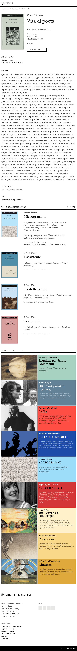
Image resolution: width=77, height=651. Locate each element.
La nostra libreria (8, 634)
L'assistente (32, 257)
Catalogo (15, 9)
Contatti (4, 636)
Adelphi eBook (32, 34)
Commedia (32, 321)
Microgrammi (35, 217)
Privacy (4, 629)
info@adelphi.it (13, 614)
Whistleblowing (7, 631)
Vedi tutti (71, 207)
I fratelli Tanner (36, 289)
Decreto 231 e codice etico (11, 627)
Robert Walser (35, 15)
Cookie (11, 629)
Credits (73, 648)
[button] (70, 15)
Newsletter (6, 639)
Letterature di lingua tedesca (11, 200)
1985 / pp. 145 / (12, 62)
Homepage (5, 9)
